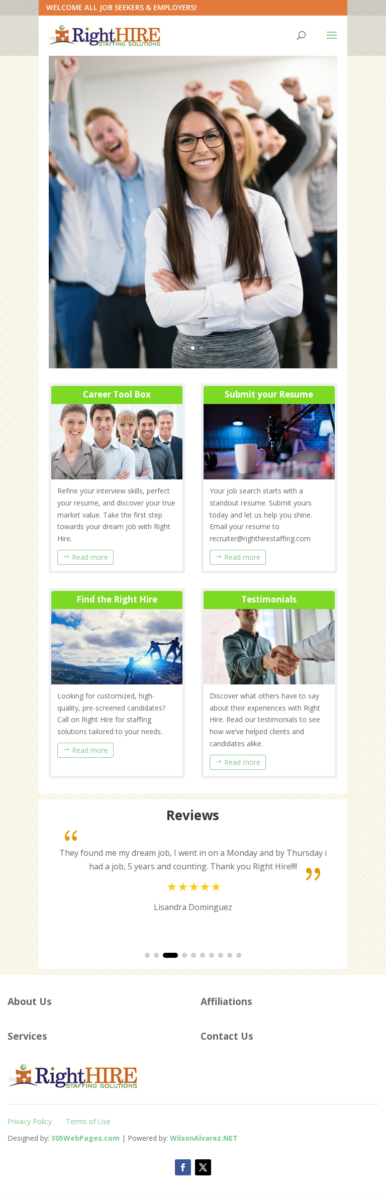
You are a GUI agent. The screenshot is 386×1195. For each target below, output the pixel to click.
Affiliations (226, 1001)
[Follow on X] (203, 1167)
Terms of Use (88, 1121)
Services (27, 1036)
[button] (147, 955)
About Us (30, 1001)
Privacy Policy (30, 1121)
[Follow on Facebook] (183, 1167)
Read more (90, 557)
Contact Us (227, 1036)
